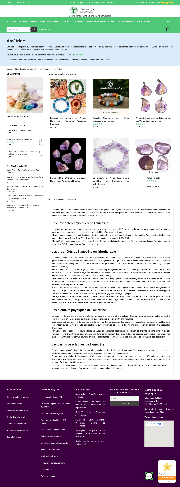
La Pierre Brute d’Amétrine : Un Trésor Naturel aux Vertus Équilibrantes (68, 179)
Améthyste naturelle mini (17, 430)
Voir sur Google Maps (153, 417)
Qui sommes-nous (49, 469)
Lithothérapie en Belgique (52, 413)
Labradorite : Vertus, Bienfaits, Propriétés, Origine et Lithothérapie (90, 423)
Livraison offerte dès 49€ (51, 397)
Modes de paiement (49, 456)
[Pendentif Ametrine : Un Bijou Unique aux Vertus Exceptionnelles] (153, 97)
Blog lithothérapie (14, 437)
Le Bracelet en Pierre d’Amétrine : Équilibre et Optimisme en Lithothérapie (111, 181)
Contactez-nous (48, 476)
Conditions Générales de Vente (54, 443)
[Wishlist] (82, 83)
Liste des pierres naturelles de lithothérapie (33, 69)
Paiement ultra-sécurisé (51, 436)
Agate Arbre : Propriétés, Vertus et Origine (24, 170)
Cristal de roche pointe (16, 417)
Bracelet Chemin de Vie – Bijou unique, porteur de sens (111, 119)
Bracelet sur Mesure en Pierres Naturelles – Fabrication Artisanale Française (68, 121)
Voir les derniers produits (18, 116)
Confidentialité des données (53, 429)
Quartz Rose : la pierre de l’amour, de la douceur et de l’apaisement (90, 405)
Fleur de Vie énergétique (17, 410)
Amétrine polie (153, 178)
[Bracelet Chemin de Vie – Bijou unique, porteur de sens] (111, 97)
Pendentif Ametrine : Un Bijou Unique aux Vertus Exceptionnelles (153, 119)
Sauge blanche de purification (19, 397)
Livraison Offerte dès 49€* (19, 2)
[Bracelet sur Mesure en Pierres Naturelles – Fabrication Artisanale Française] (68, 97)
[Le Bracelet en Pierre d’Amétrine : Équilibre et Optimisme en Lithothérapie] (111, 156)
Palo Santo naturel (14, 404)
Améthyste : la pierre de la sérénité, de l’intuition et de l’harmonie (90, 433)
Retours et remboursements (53, 463)
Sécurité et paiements (50, 449)
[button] (149, 476)
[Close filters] (44, 74)
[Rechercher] (34, 29)
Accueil (10, 69)
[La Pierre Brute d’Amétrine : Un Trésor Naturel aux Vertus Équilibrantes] (68, 156)
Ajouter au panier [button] (68, 133)
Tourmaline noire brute (16, 424)
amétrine (79, 55)
